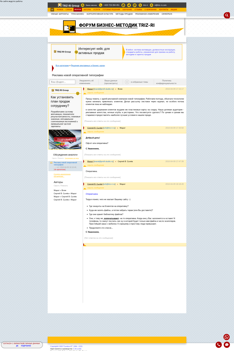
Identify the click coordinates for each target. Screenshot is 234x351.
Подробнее (26, 345)
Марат (90, 89)
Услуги (96, 9)
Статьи (69, 9)
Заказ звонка (91, 5)
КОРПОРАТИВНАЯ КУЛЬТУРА (100, 14)
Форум (77, 9)
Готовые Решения (111, 9)
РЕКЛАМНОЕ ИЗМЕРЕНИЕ (147, 14)
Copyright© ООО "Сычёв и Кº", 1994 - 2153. (66, 346)
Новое (60, 9)
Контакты (163, 9)
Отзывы (138, 9)
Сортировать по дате (72, 158)
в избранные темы (139, 82)
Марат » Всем (60, 190)
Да (17, 345)
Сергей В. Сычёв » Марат (65, 193)
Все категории (62, 65)
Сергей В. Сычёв (94, 128)
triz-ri (145, 5)
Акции (174, 9)
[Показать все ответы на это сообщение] (102, 121)
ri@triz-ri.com (161, 5)
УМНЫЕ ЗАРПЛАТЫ (60, 14)
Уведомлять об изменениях (86, 81)
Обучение (127, 9)
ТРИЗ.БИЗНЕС (77, 14)
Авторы (87, 9)
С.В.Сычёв (77, 349)
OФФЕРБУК (167, 14)
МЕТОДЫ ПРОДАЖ (124, 14)
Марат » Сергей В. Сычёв (65, 196)
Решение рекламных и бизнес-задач (88, 65)
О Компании (150, 9)
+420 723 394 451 (111, 5)
